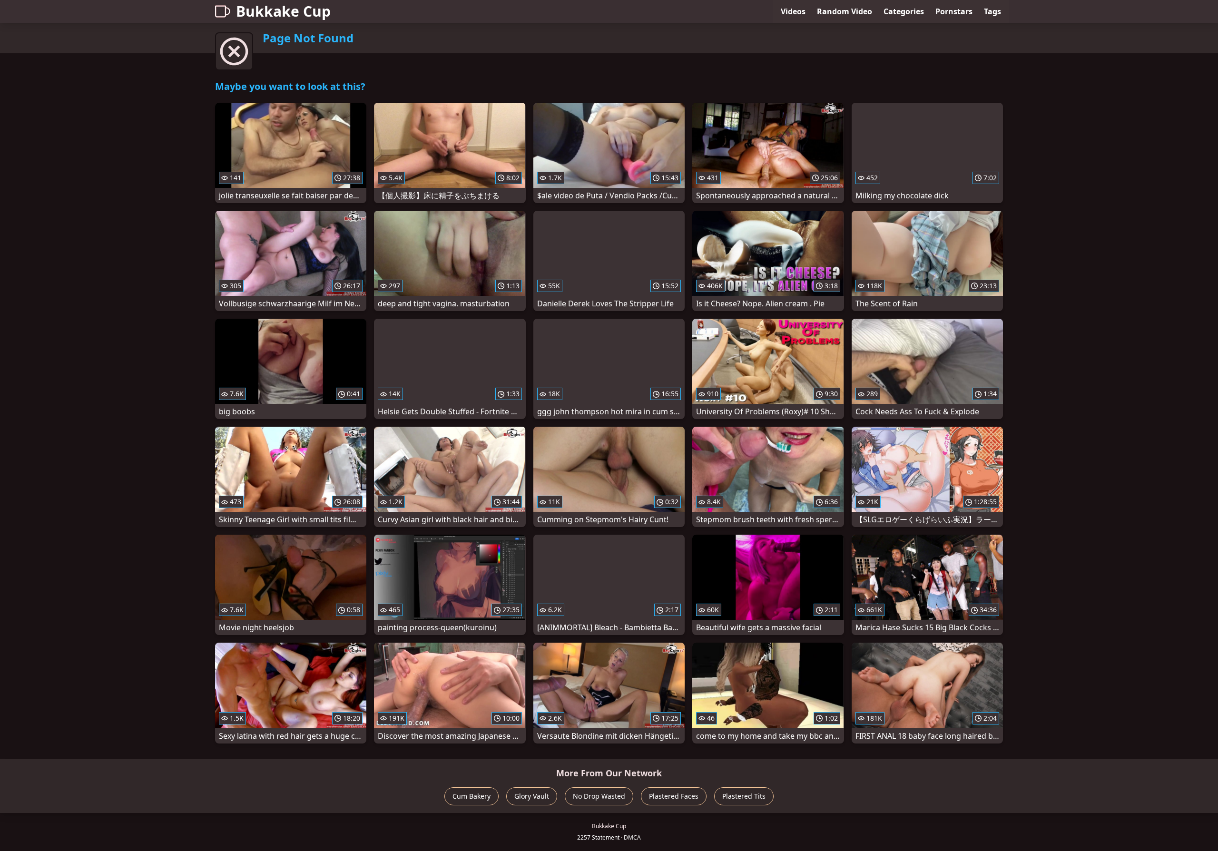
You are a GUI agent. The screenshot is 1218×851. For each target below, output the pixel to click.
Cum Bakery (471, 796)
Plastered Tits (744, 796)
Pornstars (953, 11)
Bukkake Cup (283, 11)
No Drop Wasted (599, 796)
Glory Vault (531, 796)
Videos (793, 11)
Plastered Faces (673, 796)
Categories (904, 11)
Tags (992, 11)
